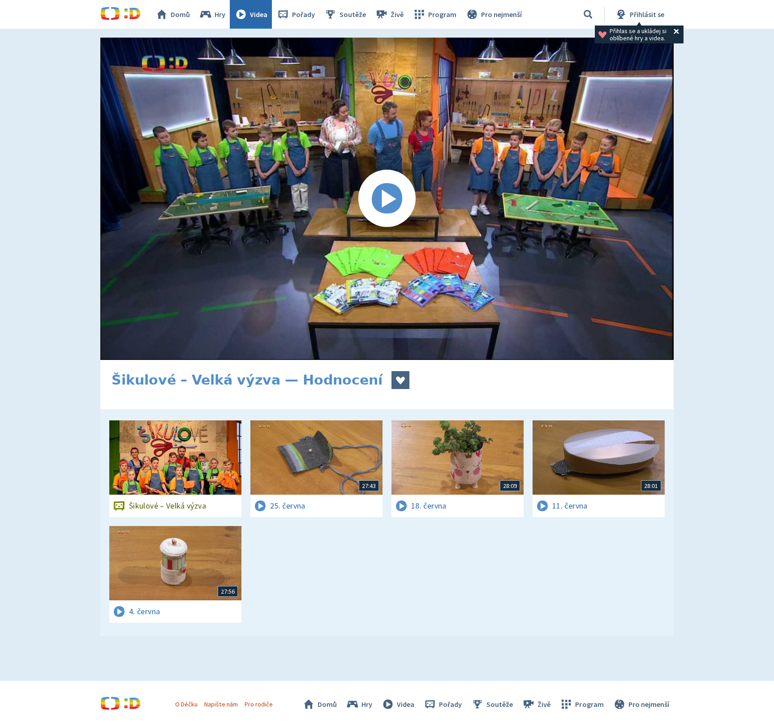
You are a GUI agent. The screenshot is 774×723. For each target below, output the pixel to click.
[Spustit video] (387, 199)
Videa (258, 14)
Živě (397, 14)
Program (442, 14)
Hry (220, 14)
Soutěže (353, 14)
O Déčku (186, 704)
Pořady (303, 14)
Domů (180, 14)
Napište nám (220, 704)
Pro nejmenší (501, 14)
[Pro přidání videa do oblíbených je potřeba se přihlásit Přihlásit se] (400, 380)
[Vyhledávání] (588, 14)
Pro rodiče (259, 704)
